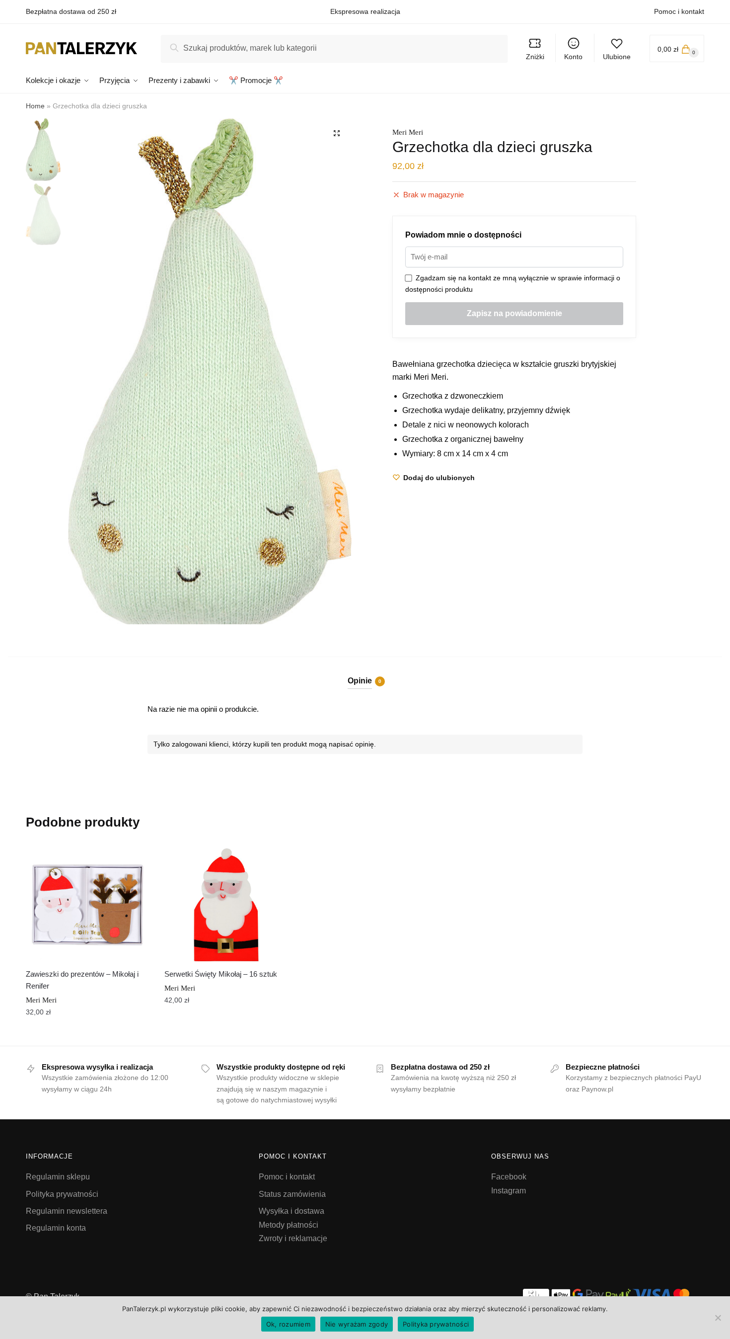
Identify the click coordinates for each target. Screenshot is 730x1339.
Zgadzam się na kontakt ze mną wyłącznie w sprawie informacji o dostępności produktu (512, 283)
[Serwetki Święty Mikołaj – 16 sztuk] (226, 905)
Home (35, 106)
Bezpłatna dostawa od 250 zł (71, 11)
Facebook (508, 1176)
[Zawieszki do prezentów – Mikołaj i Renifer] (87, 905)
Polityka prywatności (62, 1194)
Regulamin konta (56, 1228)
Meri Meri (407, 132)
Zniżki (535, 57)
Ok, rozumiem (288, 1324)
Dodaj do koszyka (87, 1034)
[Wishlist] (134, 857)
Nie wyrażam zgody (356, 1324)
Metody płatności (288, 1225)
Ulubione (617, 57)
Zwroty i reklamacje (293, 1238)
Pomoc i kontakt (679, 11)
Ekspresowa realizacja (365, 11)
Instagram (508, 1190)
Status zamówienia (292, 1194)
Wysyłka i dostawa (291, 1211)
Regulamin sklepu (58, 1176)
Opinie (360, 680)
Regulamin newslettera (66, 1211)
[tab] (365, 672)
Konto (573, 57)
